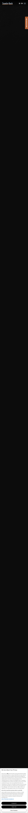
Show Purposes (13, 810)
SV (19, 3)
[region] (14, 790)
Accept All (14, 803)
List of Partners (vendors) (7, 799)
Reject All (14, 806)
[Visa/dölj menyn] (25, 3)
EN (22, 3)
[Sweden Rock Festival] (7, 3)
